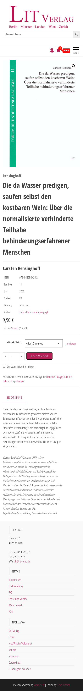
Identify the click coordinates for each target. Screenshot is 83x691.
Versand (14, 328)
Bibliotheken (15, 580)
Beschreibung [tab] (14, 397)
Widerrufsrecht (16, 605)
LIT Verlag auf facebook (19, 669)
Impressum (14, 656)
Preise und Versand (18, 599)
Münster (51, 377)
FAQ (10, 592)
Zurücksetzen (71, 343)
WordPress (39, 685)
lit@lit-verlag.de (22, 561)
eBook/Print (14, 342)
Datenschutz (14, 662)
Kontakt (12, 650)
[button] (73, 66)
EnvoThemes (64, 685)
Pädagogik (60, 377)
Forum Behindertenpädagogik (33, 312)
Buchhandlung (16, 586)
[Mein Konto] (52, 50)
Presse (12, 637)
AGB (11, 611)
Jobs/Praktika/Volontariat (20, 643)
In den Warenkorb (39, 356)
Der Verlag (14, 631)
